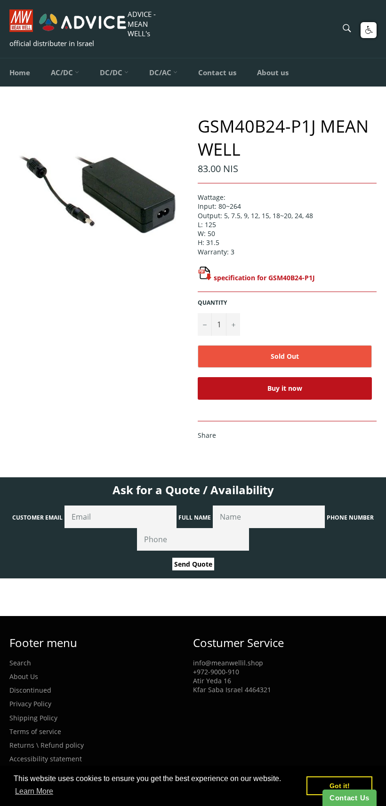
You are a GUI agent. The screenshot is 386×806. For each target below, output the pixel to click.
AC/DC (63, 72)
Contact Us (350, 798)
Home (19, 72)
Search (20, 662)
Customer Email (37, 518)
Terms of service (35, 731)
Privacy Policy (30, 703)
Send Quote (193, 564)
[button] (369, 30)
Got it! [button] (340, 786)
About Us (23, 676)
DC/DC (112, 72)
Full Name (194, 518)
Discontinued (30, 690)
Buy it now (284, 388)
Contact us (217, 72)
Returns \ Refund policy (46, 745)
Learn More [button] (34, 791)
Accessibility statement (45, 758)
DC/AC (161, 72)
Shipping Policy (33, 717)
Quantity (212, 303)
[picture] (205, 277)
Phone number (350, 518)
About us (273, 72)
